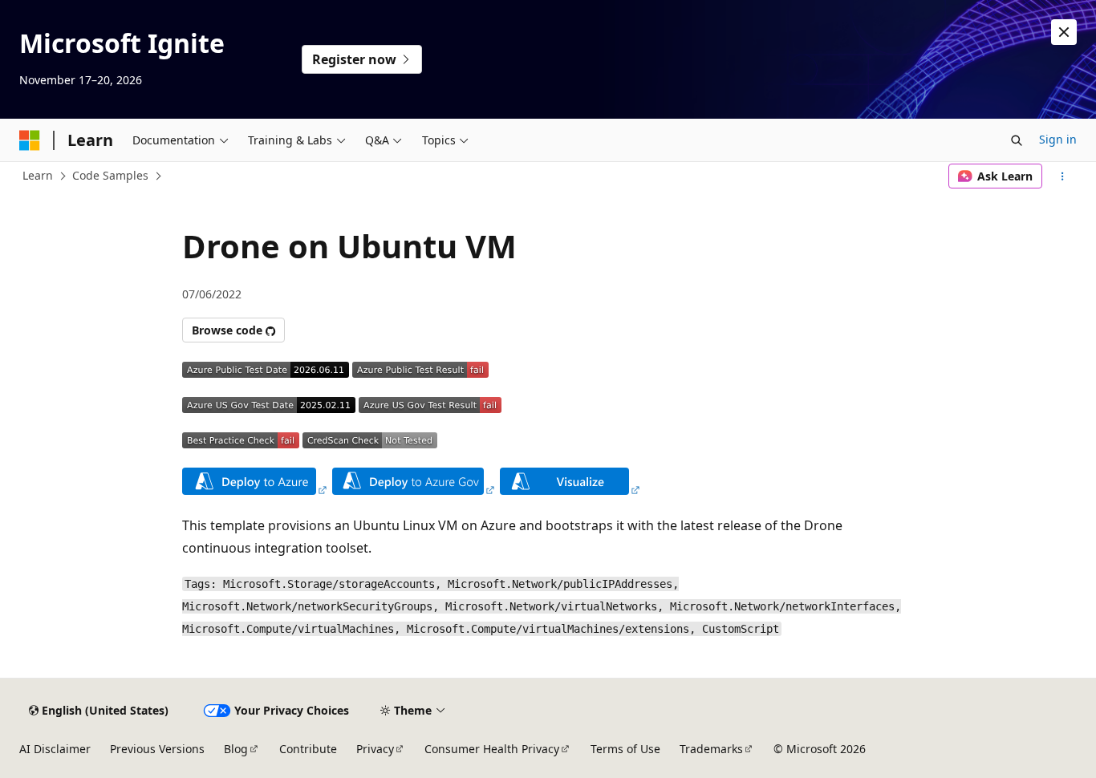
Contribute (308, 748)
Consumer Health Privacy (491, 748)
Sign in (1058, 139)
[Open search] (1017, 140)
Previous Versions (157, 748)
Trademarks (711, 748)
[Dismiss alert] (1064, 32)
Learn (37, 175)
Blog (236, 748)
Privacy (375, 748)
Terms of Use (625, 748)
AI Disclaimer (55, 748)
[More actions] (1063, 176)
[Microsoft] (29, 140)
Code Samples (110, 175)
